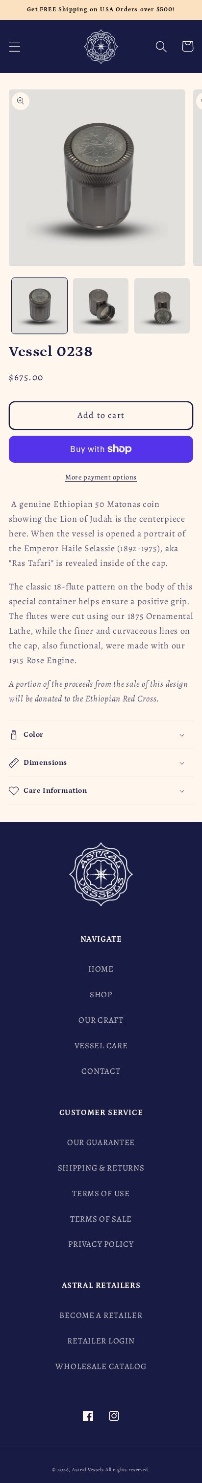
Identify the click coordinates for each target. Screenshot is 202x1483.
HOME (101, 969)
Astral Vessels (88, 1469)
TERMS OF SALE (101, 1219)
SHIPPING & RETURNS (101, 1168)
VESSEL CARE (101, 1045)
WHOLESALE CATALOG (100, 1366)
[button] (15, 46)
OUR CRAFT (100, 1020)
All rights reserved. (127, 1469)
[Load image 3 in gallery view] (162, 306)
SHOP (101, 994)
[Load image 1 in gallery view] (39, 306)
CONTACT (100, 1071)
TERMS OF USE (101, 1193)
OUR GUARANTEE (101, 1142)
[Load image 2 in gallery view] (100, 306)
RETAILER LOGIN (100, 1340)
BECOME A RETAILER (100, 1315)
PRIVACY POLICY (100, 1244)
